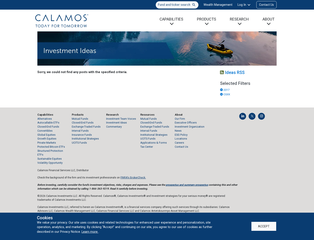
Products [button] (206, 19)
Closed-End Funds (48, 126)
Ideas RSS (234, 72)
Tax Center (146, 146)
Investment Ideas (116, 122)
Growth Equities (46, 138)
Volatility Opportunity (50, 162)
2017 (226, 89)
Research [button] (239, 19)
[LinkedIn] (242, 116)
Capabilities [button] (171, 19)
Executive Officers (186, 122)
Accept (264, 226)
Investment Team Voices (121, 118)
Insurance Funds (82, 134)
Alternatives (44, 118)
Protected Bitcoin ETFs (51, 146)
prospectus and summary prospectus (187, 184)
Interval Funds (80, 130)
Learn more (90, 231)
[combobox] (177, 5)
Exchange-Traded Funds (86, 126)
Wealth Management (218, 4)
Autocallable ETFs (48, 122)
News (178, 130)
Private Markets (46, 142)
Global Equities (46, 134)
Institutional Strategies (85, 138)
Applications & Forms (153, 142)
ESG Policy (181, 134)
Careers (179, 142)
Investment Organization (189, 126)
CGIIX (226, 94)
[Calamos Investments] (61, 20)
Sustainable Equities (49, 158)
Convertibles (45, 130)
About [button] (268, 19)
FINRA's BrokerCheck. (133, 177)
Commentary (114, 126)
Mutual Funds (80, 118)
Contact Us (266, 4)
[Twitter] (252, 116)
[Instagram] (261, 116)
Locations (181, 138)
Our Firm (180, 118)
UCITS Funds (79, 142)
